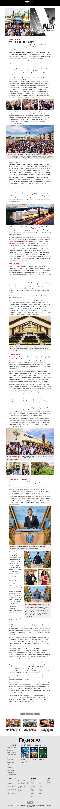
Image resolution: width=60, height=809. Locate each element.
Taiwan (40, 791)
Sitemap (49, 780)
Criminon (20, 789)
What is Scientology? (11, 784)
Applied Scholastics (22, 791)
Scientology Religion (11, 786)
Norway (40, 784)
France (32, 790)
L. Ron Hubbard (10, 783)
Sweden (40, 790)
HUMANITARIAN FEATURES (40, 4)
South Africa (33, 784)
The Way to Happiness (23, 787)
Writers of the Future (46, 707)
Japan (40, 780)
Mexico (32, 789)
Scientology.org (10, 780)
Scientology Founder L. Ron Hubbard (23, 241)
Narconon (20, 790)
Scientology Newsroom (11, 787)
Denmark (33, 787)
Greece (32, 796)
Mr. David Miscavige (14, 229)
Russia (40, 787)
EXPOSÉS (8, 4)
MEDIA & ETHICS (16, 4)
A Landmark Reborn (13, 707)
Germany (33, 786)
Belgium (33, 782)
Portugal (40, 786)
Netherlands (41, 782)
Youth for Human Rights (23, 783)
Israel (32, 793)
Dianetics (8, 782)
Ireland (32, 791)
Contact (49, 784)
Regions (34, 778)
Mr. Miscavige (18, 254)
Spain (40, 789)
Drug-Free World (21, 780)
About (48, 782)
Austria (32, 780)
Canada (32, 783)
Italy (32, 794)
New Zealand (41, 783)
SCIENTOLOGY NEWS (27, 4)
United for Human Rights (23, 782)
